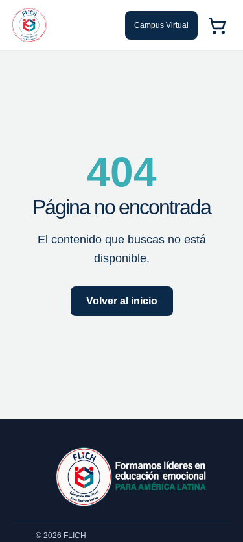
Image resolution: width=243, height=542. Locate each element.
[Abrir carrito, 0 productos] (217, 25)
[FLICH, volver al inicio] (29, 25)
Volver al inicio (121, 300)
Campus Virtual (161, 25)
